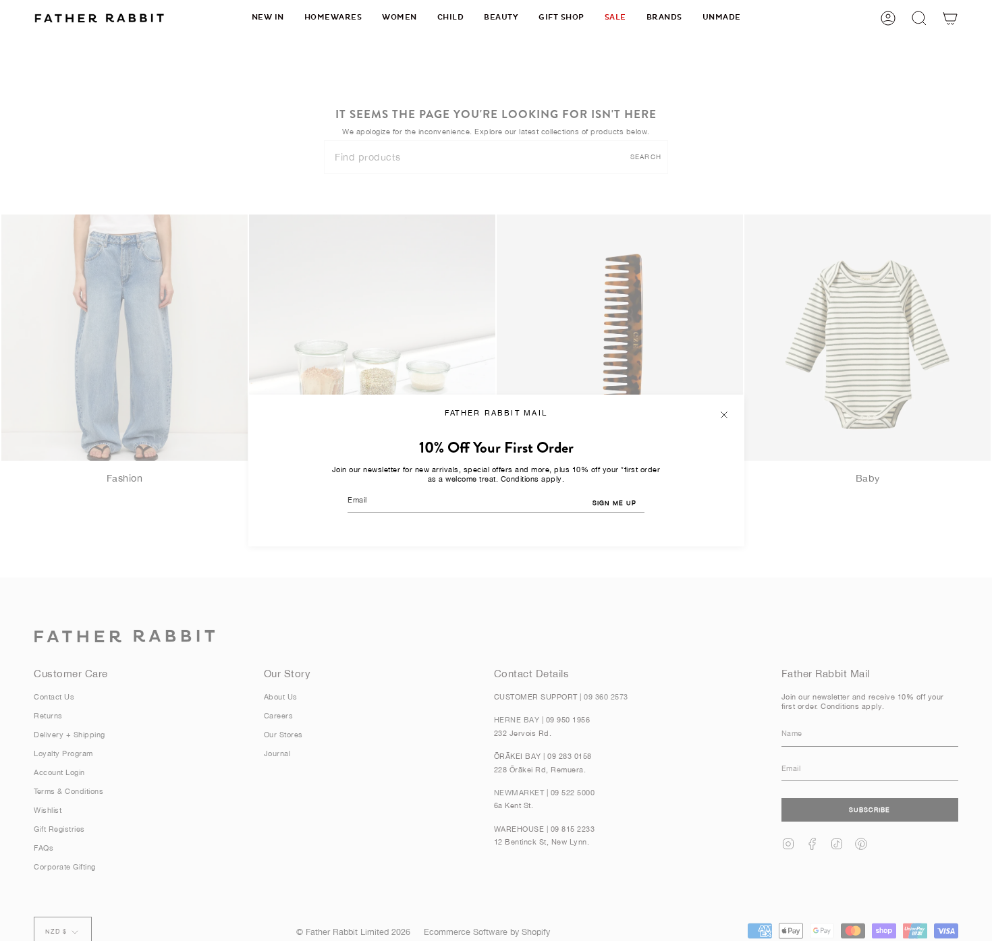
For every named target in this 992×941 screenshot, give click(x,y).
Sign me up (614, 503)
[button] (333, 18)
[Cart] (950, 18)
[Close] (724, 415)
